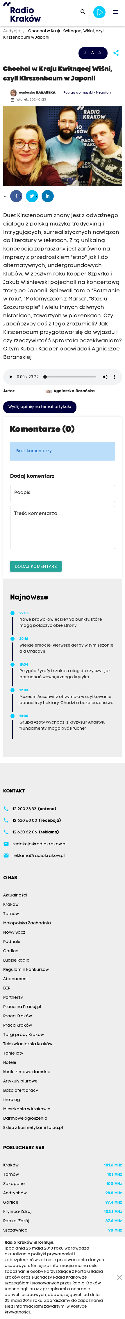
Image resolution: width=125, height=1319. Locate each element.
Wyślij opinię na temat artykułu (39, 407)
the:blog (11, 1100)
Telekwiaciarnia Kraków (27, 1044)
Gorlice (10, 951)
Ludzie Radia (16, 960)
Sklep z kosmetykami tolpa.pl (33, 1128)
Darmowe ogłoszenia (25, 1118)
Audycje (12, 31)
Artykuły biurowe (20, 1081)
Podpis (22, 493)
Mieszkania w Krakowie (26, 1109)
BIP (6, 988)
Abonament (15, 979)
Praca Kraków (17, 1016)
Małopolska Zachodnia (27, 923)
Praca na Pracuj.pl (22, 1007)
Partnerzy (13, 998)
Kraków (11, 905)
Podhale (11, 942)
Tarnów (11, 914)
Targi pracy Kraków (23, 1035)
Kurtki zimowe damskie (26, 1072)
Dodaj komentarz (36, 566)
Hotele (9, 1063)
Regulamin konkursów (26, 970)
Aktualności (15, 895)
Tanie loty (13, 1053)
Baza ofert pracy (20, 1091)
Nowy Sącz (14, 932)
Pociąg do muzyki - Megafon (87, 92)
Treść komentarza (35, 513)
